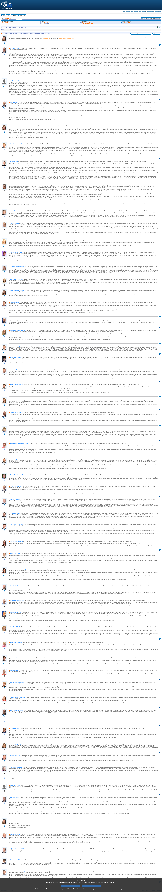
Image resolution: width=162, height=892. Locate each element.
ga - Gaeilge (137, 11)
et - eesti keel (131, 11)
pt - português (152, 11)
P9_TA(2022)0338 (126, 22)
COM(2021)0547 (46, 38)
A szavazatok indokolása (87, 23)
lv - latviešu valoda (142, 11)
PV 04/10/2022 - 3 (45, 22)
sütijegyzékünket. (122, 889)
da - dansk (128, 11)
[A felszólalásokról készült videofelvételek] (4, 43)
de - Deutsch (129, 11)
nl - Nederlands (149, 11)
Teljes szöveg (22, 15)
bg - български (123, 11)
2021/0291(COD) (8, 18)
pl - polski (150, 11)
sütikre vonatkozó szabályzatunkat (107, 889)
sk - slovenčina (155, 11)
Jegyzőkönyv (157, 33)
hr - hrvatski (139, 11)
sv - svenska (160, 11)
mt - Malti (147, 11)
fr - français (136, 11)
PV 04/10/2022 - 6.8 (86, 22)
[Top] (159, 45)
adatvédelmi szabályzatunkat (91, 889)
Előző (9, 15)
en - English (134, 11)
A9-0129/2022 (5, 22)
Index (4, 15)
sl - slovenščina (157, 11)
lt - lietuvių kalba (144, 11)
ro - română (153, 11)
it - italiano (140, 11)
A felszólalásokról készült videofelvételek (142, 33)
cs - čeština (126, 11)
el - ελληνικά (132, 11)
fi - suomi (158, 11)
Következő (14, 15)
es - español (124, 11)
